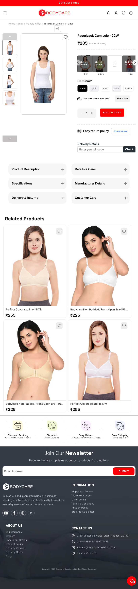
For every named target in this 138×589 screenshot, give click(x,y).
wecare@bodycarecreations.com (96, 547)
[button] (108, 13)
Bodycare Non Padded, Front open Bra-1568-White (99, 309)
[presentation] (77, 62)
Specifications (22, 183)
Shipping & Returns (83, 491)
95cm (117, 89)
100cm (129, 89)
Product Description (26, 169)
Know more (120, 131)
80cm (83, 89)
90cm (106, 89)
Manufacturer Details (90, 183)
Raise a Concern (86, 553)
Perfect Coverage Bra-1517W (88, 403)
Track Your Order (82, 495)
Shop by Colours (15, 548)
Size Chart (122, 98)
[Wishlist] (123, 13)
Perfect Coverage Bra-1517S (23, 309)
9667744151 (103, 541)
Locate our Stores (16, 540)
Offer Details (79, 499)
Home (11, 23)
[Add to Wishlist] (65, 37)
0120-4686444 (86, 541)
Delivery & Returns (25, 197)
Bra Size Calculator (83, 512)
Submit (124, 471)
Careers (10, 536)
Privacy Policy (80, 507)
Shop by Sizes (14, 552)
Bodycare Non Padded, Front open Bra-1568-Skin (35, 403)
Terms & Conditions (83, 503)
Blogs (9, 556)
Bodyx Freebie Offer (30, 23)
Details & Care (85, 169)
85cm (95, 89)
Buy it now (112, 122)
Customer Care (85, 197)
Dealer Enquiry (14, 544)
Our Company (14, 532)
